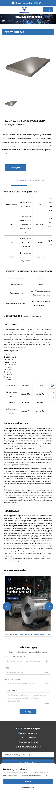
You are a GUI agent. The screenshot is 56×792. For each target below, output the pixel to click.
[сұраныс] (52, 398)
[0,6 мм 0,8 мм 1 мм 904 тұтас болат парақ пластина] (28, 66)
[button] (7, 606)
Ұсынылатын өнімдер (36, 180)
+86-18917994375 (32, 733)
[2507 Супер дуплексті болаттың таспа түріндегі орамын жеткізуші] (28, 603)
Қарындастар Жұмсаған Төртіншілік (40, 21)
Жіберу (28, 711)
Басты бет (8, 21)
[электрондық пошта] (52, 392)
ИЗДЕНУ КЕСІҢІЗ (28, 762)
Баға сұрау (48, 10)
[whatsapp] (52, 385)
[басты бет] (24, 9)
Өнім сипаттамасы (19, 180)
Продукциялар (19, 21)
